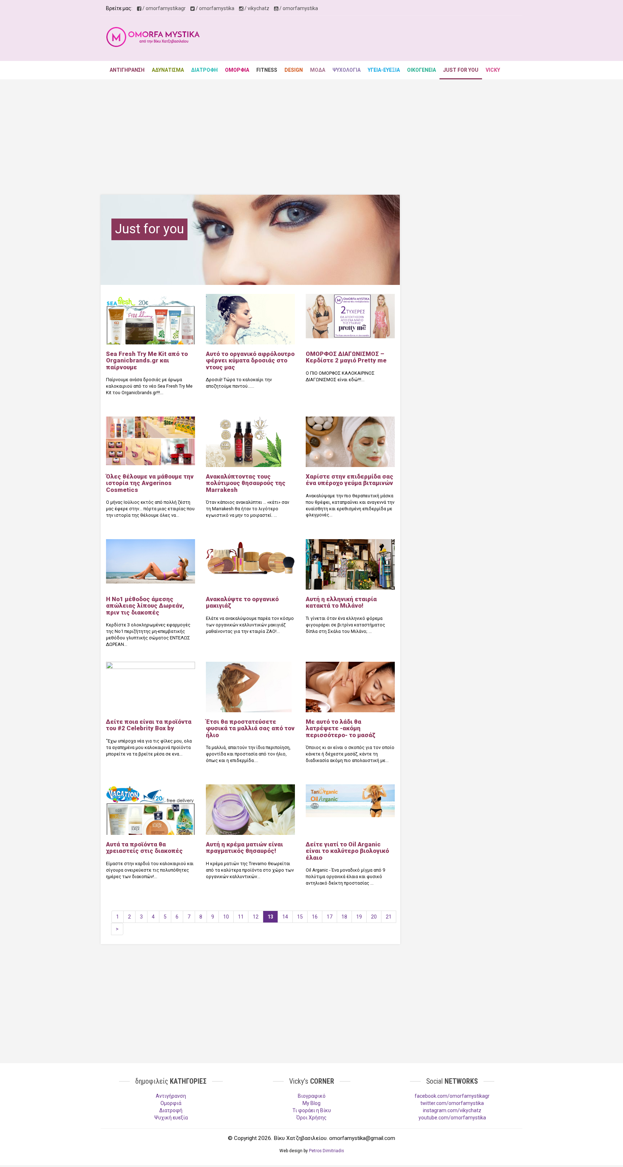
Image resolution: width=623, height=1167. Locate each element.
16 (315, 917)
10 (226, 917)
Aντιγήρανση (171, 1096)
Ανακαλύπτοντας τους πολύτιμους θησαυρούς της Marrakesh (246, 483)
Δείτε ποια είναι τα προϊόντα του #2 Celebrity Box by (148, 725)
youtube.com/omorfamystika (452, 1117)
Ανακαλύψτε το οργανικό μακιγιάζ (242, 602)
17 (329, 917)
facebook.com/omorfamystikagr (452, 1096)
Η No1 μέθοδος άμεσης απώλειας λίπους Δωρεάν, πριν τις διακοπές (145, 605)
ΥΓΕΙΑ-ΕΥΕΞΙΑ (384, 70)
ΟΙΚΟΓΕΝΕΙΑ (421, 70)
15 (300, 917)
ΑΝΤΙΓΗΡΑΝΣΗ (127, 70)
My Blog (311, 1103)
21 (389, 917)
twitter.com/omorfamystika (452, 1103)
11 (241, 917)
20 (374, 917)
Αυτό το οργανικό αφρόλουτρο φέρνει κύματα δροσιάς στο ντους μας (250, 360)
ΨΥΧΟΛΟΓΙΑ (346, 70)
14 (285, 917)
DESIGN (293, 70)
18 (344, 917)
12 (256, 917)
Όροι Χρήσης (311, 1117)
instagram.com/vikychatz (452, 1110)
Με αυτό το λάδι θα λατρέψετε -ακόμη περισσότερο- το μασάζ (340, 728)
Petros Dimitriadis (326, 1150)
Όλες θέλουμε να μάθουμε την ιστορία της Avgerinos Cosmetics (150, 483)
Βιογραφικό (312, 1096)
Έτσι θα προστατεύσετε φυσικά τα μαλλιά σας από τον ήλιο (250, 728)
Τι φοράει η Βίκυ (311, 1110)
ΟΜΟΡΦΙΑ (237, 70)
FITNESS (266, 70)
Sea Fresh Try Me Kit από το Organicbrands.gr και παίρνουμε (147, 360)
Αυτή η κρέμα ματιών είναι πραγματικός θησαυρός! (244, 847)
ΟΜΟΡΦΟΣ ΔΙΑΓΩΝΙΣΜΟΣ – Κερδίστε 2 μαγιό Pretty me (346, 357)
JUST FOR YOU (460, 70)
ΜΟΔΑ (317, 70)
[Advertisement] (386, 39)
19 (359, 917)
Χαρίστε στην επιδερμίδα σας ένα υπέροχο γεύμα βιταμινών (349, 479)
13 (270, 917)
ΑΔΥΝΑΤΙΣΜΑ (168, 70)
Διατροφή (170, 1110)
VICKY (493, 70)
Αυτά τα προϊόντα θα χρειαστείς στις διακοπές (144, 847)
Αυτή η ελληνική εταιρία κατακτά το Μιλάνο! (341, 602)
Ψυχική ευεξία (171, 1117)
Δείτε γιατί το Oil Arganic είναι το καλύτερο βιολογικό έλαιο (347, 851)
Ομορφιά (170, 1103)
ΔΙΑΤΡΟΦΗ (204, 70)
